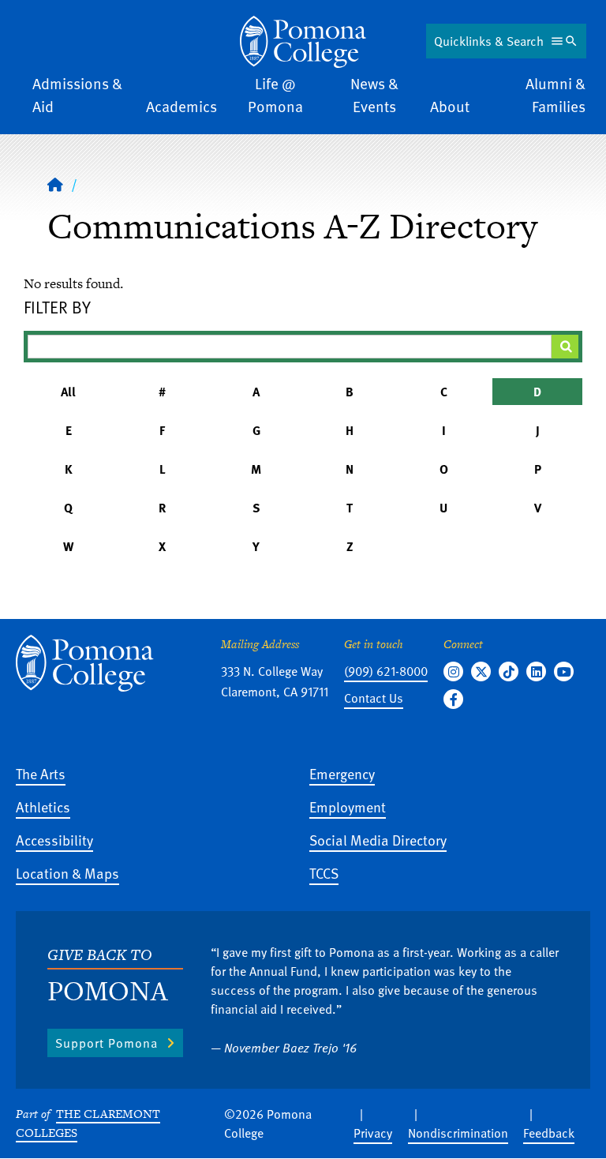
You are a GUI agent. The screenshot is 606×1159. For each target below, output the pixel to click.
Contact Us (373, 697)
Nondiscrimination (458, 1132)
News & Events (374, 95)
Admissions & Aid (77, 95)
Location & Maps (67, 872)
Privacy (373, 1132)
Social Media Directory (378, 839)
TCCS (324, 872)
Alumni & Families (555, 95)
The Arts (40, 773)
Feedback (548, 1132)
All (68, 391)
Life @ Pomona (275, 95)
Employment (347, 806)
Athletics (43, 806)
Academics (181, 106)
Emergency (342, 773)
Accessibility (54, 839)
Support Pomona (106, 1042)
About (449, 106)
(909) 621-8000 (386, 671)
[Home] (303, 42)
